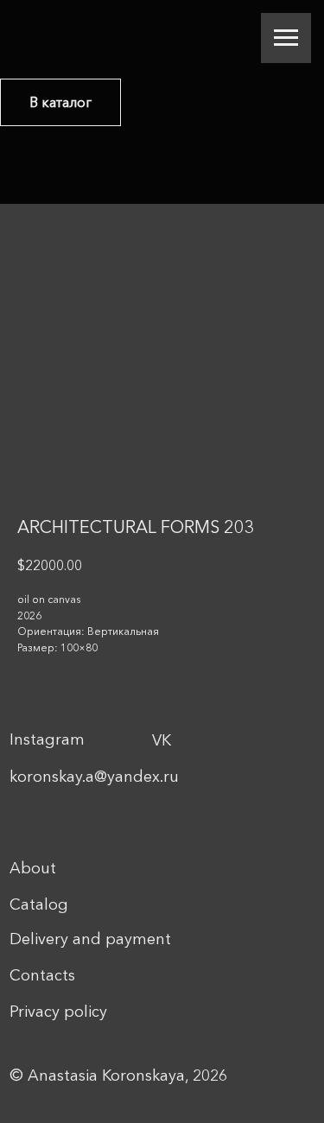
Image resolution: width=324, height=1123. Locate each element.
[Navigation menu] (286, 38)
